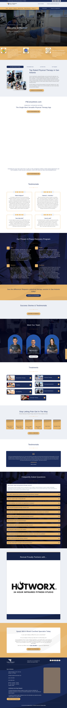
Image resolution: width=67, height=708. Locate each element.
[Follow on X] (58, 1)
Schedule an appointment (33, 295)
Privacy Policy (43, 705)
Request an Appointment (55, 8)
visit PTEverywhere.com (33, 111)
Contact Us (34, 8)
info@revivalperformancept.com (14, 675)
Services (14, 8)
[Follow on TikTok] (57, 1)
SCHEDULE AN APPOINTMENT (37, 90)
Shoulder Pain (57, 426)
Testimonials (44, 8)
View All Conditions (33, 433)
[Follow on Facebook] (52, 1)
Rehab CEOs (29, 705)
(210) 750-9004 (33, 645)
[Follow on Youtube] (55, 1)
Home (7, 8)
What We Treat (20, 8)
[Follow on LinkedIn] (60, 1)
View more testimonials (33, 313)
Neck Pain (47, 426)
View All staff (33, 356)
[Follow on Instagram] (54, 1)
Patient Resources (27, 8)
